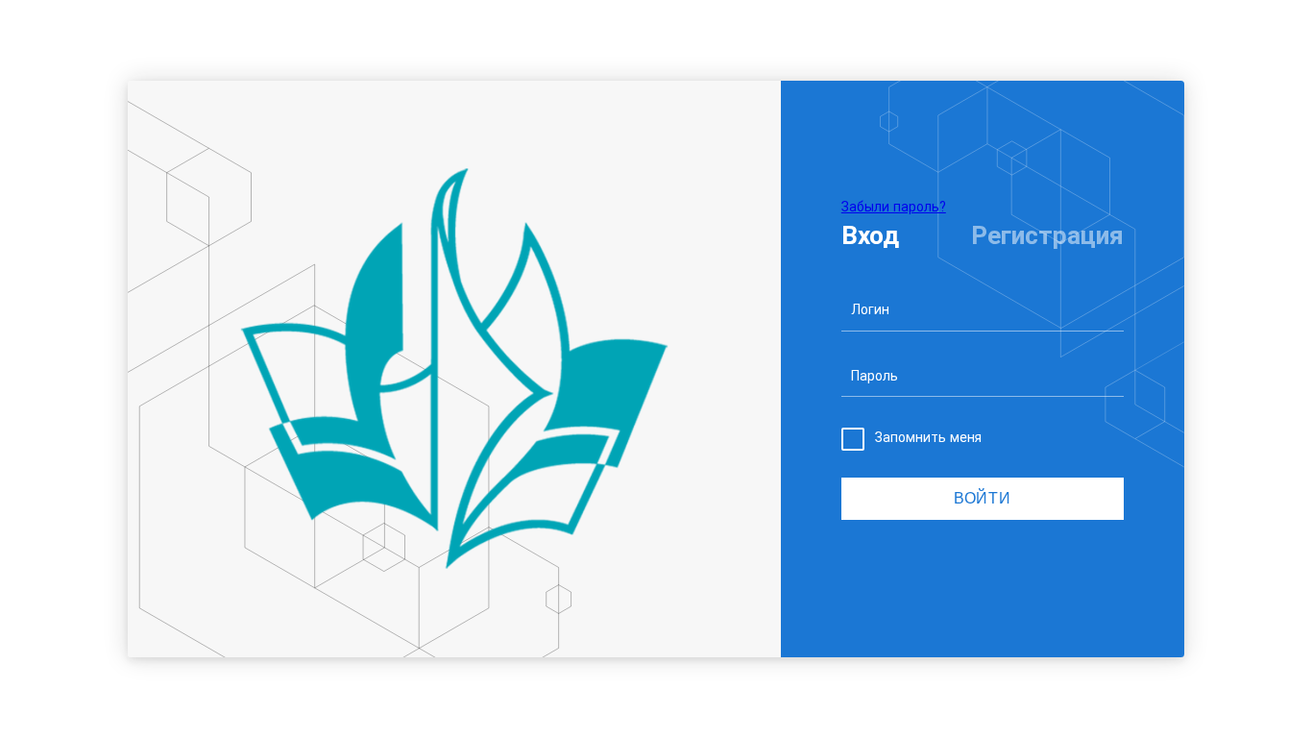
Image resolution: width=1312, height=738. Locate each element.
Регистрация (1047, 235)
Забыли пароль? (893, 206)
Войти (982, 498)
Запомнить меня (928, 437)
